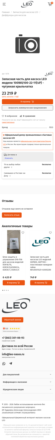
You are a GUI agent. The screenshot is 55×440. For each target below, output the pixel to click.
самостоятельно (8, 122)
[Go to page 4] (8, 290)
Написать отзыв (11, 215)
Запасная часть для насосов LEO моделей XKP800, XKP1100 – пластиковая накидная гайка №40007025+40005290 (41, 263)
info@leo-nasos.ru (13, 354)
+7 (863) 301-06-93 (13, 337)
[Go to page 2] (4, 290)
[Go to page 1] (2, 290)
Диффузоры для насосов (14, 15)
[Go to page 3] (6, 290)
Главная (6, 12)
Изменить (9, 158)
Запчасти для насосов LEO (25, 12)
